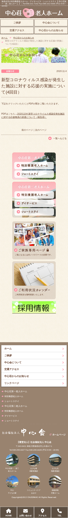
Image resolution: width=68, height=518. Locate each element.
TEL (60, 515)
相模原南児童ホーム (55, 491)
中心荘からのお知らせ (51, 30)
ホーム (4, 38)
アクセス (42, 515)
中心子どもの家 (12, 491)
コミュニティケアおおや (33, 491)
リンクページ (11, 383)
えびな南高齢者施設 (33, 469)
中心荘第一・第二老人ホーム (12, 469)
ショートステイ (12, 401)
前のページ (27, 130)
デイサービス (11, 416)
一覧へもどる (60, 138)
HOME (8, 515)
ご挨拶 (17, 22)
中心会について (51, 22)
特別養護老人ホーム (14, 396)
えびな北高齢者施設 (55, 469)
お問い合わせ (25, 515)
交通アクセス (17, 30)
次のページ (40, 130)
